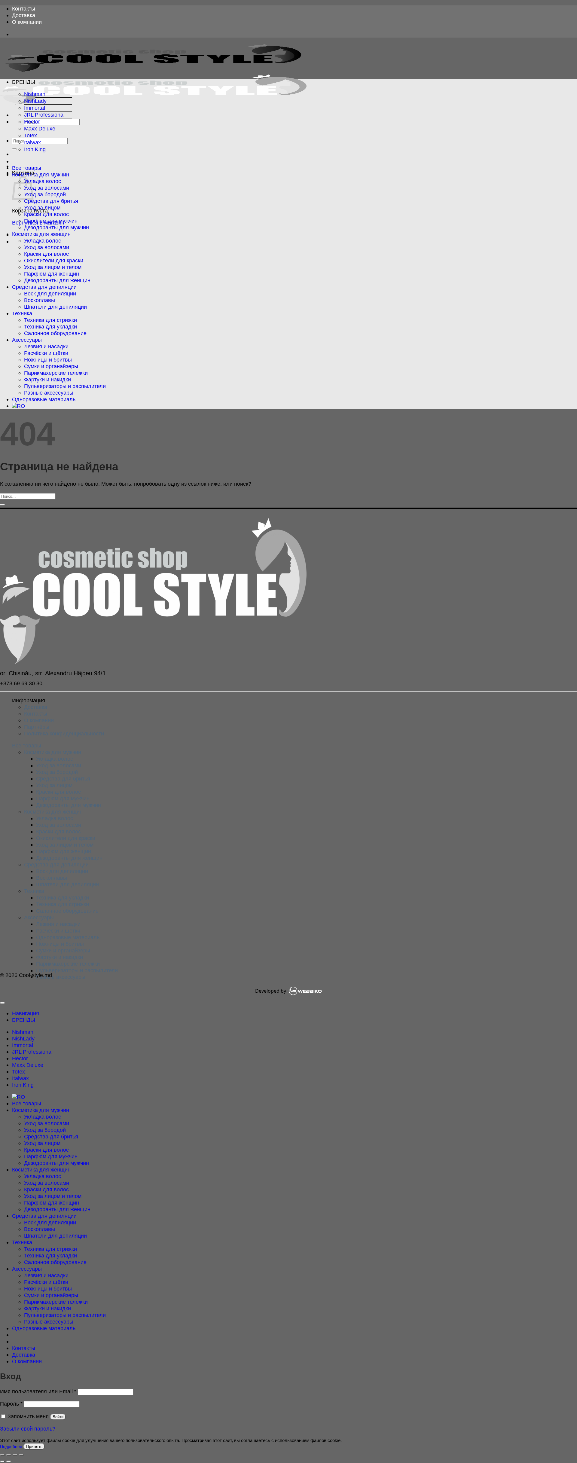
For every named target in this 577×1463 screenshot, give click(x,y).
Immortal (34, 108)
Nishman (34, 94)
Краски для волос (46, 214)
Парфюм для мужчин (51, 221)
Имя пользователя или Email (38, 1391)
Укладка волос (42, 181)
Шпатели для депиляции (55, 307)
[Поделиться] (15, 1455)
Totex (30, 135)
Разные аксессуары (48, 392)
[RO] (18, 406)
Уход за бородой (45, 194)
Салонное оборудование (55, 333)
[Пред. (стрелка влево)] (2, 1461)
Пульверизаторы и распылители (65, 386)
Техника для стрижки (50, 320)
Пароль (11, 1403)
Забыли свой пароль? (27, 1428)
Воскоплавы (39, 300)
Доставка (23, 15)
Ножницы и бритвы (48, 359)
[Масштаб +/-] (2, 1455)
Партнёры (36, 727)
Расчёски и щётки (46, 353)
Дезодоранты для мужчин (56, 227)
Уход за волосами (46, 188)
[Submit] (14, 149)
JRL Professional (44, 114)
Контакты (23, 8)
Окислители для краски (53, 260)
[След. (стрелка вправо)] (8, 1461)
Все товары (26, 168)
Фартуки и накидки (47, 379)
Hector (32, 121)
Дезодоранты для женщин (57, 280)
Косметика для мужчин (40, 174)
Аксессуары (27, 340)
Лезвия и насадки (46, 346)
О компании (27, 22)
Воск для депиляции (50, 293)
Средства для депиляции (44, 287)
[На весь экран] (8, 1455)
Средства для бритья (51, 201)
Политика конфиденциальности (64, 733)
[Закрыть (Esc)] (21, 1455)
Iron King (35, 149)
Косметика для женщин (41, 234)
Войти (58, 1417)
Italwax (32, 142)
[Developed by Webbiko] (305, 990)
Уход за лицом (42, 207)
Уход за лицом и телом (52, 267)
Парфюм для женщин (51, 273)
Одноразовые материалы (44, 399)
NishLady (35, 101)
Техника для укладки (50, 326)
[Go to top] (2, 1003)
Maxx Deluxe (39, 128)
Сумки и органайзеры (51, 366)
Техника (22, 313)
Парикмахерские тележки (56, 373)
